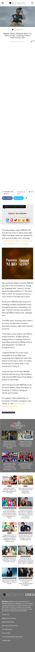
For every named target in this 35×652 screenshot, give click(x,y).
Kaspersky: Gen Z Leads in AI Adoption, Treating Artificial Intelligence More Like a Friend (9, 538)
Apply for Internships (8, 622)
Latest (9, 486)
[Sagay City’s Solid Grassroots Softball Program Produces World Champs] (25, 435)
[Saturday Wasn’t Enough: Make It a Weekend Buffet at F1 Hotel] (9, 480)
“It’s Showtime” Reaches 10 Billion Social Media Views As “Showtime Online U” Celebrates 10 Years (9, 514)
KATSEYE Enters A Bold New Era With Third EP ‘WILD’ (9, 560)
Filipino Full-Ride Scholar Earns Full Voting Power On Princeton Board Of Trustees (9, 445)
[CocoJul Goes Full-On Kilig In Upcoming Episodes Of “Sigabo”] (25, 572)
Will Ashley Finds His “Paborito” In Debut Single (9, 581)
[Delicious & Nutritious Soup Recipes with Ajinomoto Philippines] (25, 480)
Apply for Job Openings (9, 618)
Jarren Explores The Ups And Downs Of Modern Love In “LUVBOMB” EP (25, 537)
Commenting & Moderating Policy (12, 637)
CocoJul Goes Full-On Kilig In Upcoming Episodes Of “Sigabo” (25, 582)
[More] (26, 198)
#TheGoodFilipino (25, 556)
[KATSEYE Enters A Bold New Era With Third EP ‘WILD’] (9, 550)
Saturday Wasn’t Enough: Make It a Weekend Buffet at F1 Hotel (9, 490)
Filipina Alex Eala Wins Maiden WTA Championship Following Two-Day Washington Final (9, 466)
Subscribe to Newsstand (9, 625)
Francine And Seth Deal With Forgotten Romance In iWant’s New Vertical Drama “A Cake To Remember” (25, 514)
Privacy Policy (6, 633)
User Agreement (7, 629)
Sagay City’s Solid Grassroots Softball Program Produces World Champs (25, 444)
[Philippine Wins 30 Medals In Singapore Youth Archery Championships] (25, 457)
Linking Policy (6, 640)
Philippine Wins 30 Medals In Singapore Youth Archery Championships (25, 465)
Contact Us (5, 614)
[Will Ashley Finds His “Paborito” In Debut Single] (9, 572)
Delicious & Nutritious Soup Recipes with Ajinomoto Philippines (25, 490)
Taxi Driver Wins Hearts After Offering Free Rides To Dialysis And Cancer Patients (25, 561)
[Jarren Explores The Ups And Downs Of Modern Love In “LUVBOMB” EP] (25, 526)
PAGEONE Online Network (17, 41)
